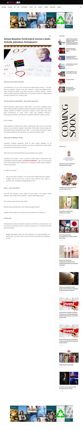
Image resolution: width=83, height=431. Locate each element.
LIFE (18, 7)
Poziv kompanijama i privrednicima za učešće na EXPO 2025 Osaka (68, 236)
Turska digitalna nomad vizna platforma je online (71, 72)
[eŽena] (14, 2)
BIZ (14, 7)
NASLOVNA (4, 7)
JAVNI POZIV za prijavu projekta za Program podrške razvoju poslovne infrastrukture (68, 341)
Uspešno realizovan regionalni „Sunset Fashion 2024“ (67, 188)
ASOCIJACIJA (52, 7)
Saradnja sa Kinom (70, 79)
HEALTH (31, 7)
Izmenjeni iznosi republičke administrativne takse (67, 164)
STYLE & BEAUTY (24, 7)
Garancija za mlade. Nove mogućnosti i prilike (66, 211)
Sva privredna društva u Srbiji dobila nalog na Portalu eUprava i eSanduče (72, 57)
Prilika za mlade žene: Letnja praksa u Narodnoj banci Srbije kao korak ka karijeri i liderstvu (68, 288)
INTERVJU (40, 7)
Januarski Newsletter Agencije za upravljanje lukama (71, 50)
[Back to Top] (79, 427)
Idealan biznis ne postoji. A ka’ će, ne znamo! (72, 64)
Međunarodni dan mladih (66, 364)
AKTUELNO (10, 7)
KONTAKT (59, 7)
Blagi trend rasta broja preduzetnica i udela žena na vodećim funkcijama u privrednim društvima (68, 262)
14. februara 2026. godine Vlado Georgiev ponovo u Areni (67, 387)
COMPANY (46, 7)
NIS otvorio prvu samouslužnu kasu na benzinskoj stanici (70, 88)
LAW (35, 7)
